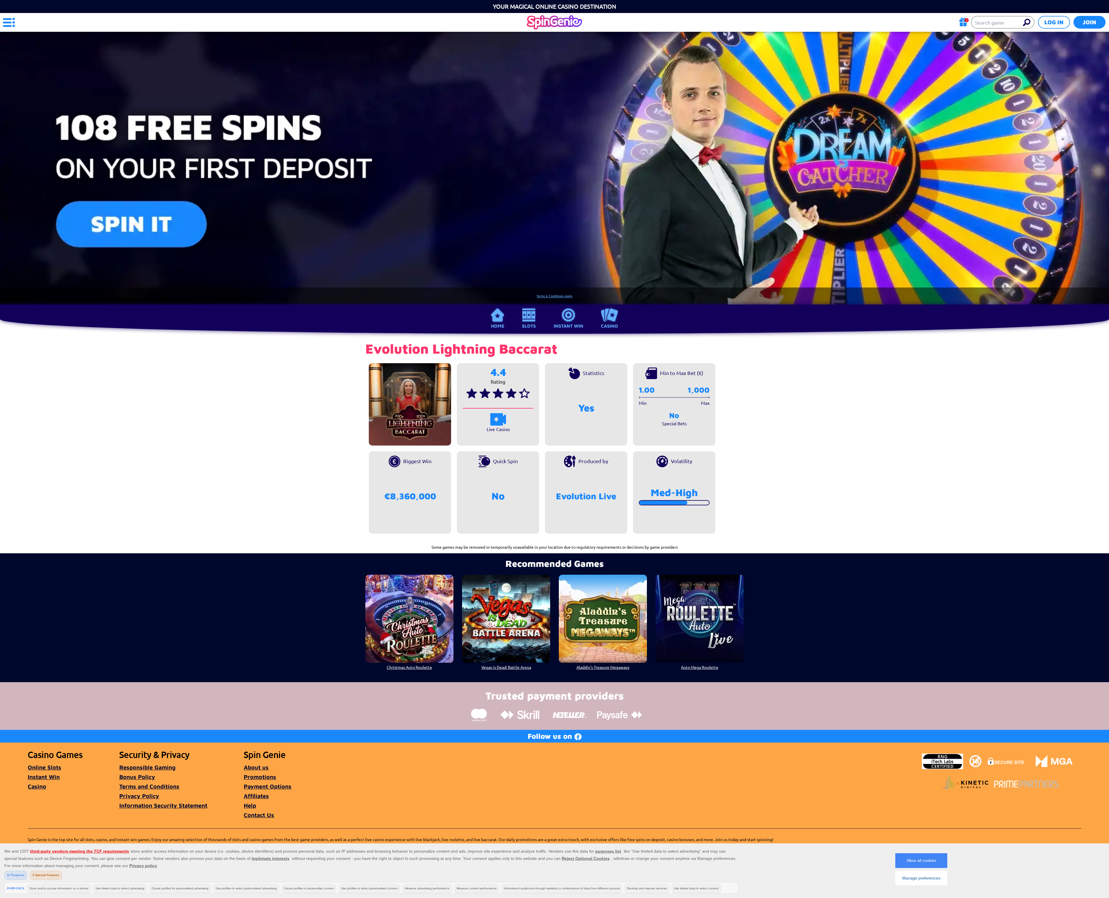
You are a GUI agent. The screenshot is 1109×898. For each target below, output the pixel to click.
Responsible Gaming (147, 767)
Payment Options (267, 786)
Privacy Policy (139, 796)
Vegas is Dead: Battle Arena (506, 667)
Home (497, 326)
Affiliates (256, 796)
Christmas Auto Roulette (409, 667)
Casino (609, 326)
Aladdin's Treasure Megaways (602, 667)
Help (250, 805)
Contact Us (259, 815)
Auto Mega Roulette (699, 667)
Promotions (260, 776)
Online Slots (44, 767)
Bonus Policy (137, 776)
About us (256, 767)
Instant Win (568, 326)
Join (1089, 22)
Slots (529, 326)
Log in (1054, 22)
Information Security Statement (163, 805)
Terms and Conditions (149, 786)
